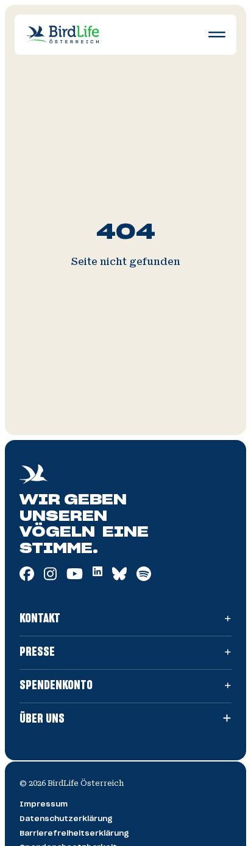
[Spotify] (143, 578)
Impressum (43, 804)
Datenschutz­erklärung (66, 818)
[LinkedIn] (97, 573)
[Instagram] (50, 578)
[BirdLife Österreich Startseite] (63, 34)
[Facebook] (26, 578)
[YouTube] (74, 578)
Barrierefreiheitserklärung (74, 833)
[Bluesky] (119, 578)
